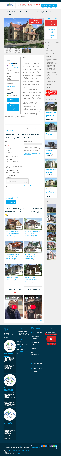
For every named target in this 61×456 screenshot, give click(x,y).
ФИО (6, 141)
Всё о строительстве (10, 329)
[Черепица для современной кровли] (10, 414)
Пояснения (9, 186)
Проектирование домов (37, 361)
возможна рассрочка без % (52, 28)
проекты (33, 348)
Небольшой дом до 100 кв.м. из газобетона (51, 171)
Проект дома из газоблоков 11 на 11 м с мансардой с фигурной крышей (14, 256)
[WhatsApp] (9, 65)
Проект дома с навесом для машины (50, 152)
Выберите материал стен (12, 161)
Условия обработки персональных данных (18, 450)
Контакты (21, 328)
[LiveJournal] (16, 63)
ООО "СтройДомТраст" (22, 446)
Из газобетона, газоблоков (35, 337)
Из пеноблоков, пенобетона (35, 343)
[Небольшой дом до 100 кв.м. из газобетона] (51, 163)
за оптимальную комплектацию (51, 22)
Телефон (7, 150)
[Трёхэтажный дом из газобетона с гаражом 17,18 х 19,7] (51, 106)
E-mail (7, 145)
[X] (14, 63)
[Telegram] (56, 448)
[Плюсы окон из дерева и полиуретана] (10, 346)
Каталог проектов (48, 5)
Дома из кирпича (37, 332)
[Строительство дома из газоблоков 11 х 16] (14, 270)
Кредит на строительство (35, 353)
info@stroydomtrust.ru (23, 354)
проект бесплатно (52, 34)
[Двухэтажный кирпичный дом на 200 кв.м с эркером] (51, 255)
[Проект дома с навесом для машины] (51, 144)
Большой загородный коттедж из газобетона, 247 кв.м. (50, 191)
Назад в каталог (12, 100)
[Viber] (7, 65)
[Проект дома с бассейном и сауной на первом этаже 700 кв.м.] (51, 208)
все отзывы (39, 320)
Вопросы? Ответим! (38, 368)
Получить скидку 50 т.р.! (35, 21)
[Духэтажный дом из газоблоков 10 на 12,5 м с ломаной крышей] (33, 247)
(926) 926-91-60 (21, 349)
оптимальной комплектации (11, 85)
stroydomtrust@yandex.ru (28, 185)
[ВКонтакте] (7, 63)
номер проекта (28, 141)
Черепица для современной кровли (8, 423)
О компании (36, 366)
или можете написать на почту (20, 185)
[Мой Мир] (12, 63)
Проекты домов (37, 356)
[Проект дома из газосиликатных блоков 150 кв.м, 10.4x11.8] (51, 218)
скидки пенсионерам (52, 31)
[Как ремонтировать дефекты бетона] (10, 380)
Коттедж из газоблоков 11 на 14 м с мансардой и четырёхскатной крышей (32, 233)
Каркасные (35, 346)
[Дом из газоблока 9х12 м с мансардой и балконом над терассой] (14, 224)
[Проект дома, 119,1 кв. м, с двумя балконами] (51, 227)
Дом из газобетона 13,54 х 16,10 (51, 133)
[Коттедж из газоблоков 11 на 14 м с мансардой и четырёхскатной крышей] (33, 224)
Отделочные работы (38, 363)
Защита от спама (10, 177)
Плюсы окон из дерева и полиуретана (8, 355)
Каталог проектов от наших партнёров (13, 108)
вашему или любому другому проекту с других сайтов (32, 153)
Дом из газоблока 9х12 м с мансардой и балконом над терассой (13, 233)
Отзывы (35, 371)
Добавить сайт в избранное (48, 7)
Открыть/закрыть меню (5, 5)
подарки (52, 37)
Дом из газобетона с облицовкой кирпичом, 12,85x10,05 (31, 279)
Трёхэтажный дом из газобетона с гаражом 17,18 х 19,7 (51, 114)
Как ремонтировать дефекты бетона (8, 389)
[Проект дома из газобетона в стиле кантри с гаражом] (51, 236)
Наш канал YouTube (50, 332)
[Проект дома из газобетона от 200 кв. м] (51, 245)
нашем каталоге (34, 148)
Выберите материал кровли (13, 172)
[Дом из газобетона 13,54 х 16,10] (51, 127)
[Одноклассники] (9, 63)
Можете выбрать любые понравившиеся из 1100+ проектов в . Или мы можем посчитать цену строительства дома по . (32, 150)
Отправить (11, 202)
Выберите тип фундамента (13, 156)
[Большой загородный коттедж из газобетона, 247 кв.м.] (51, 182)
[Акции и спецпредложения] (51, 92)
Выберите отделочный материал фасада (14, 166)
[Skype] (12, 65)
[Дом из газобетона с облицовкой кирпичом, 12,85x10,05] (33, 270)
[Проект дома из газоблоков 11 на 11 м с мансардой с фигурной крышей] (14, 247)
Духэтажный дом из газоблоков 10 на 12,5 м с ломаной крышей (31, 256)
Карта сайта (18, 453)
